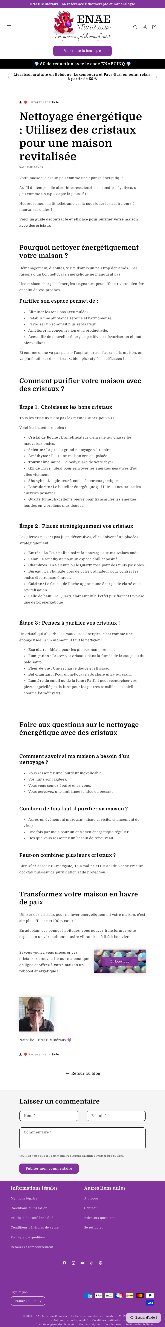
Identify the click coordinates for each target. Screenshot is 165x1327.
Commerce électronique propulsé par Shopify (84, 1316)
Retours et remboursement (32, 1247)
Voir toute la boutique (82, 51)
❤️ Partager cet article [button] (41, 102)
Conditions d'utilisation (29, 1208)
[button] (9, 27)
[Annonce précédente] (8, 77)
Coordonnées (113, 1324)
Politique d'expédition (28, 1237)
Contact (90, 1208)
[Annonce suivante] (156, 77)
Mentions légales (24, 1198)
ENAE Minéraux (44, 1316)
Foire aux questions (99, 1217)
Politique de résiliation (139, 1324)
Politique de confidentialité (32, 1217)
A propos (91, 1198)
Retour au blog (85, 1073)
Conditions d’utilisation (107, 1320)
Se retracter (93, 1227)
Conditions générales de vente (35, 1227)
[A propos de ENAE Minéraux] (36, 1030)
